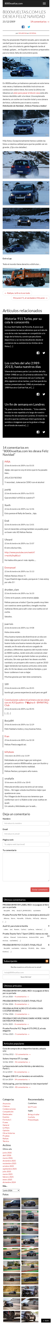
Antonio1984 (34, 937)
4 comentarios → (22, 996)
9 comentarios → (22, 1034)
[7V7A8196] (30, 1279)
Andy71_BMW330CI (24, 911)
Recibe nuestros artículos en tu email (26, 967)
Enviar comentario (40, 889)
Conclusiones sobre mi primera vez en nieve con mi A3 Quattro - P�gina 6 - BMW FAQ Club (27, 702)
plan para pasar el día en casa (27, 92)
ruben (6, 929)
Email (5, 829)
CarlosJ (23, 929)
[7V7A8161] (12, 1279)
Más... (5, 1186)
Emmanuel (10, 567)
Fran (7, 736)
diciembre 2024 (9, 1182)
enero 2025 (7, 1179)
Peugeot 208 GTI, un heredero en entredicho (23, 1076)
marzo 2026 (8, 1158)
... (4, 922)
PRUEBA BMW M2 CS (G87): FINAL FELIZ (22, 944)
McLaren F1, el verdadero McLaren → (30, 298)
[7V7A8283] (30, 1253)
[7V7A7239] (30, 1304)
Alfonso (6, 918)
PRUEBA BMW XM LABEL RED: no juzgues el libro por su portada (26, 905)
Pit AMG (31, 948)
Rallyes (6, 1138)
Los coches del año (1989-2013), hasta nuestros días (23, 364)
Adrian (6, 937)
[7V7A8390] (12, 1241)
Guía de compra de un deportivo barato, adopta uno (24, 1049)
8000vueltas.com (14, 3)
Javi (11, 929)
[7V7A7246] (30, 1291)
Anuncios (7, 1103)
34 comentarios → (22, 1079)
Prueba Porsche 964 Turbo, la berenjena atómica (25, 914)
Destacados (7, 1114)
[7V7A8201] (12, 1291)
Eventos (6, 1117)
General (32, 33)
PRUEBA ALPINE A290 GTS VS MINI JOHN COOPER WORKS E (23, 1009)
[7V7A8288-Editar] (30, 1241)
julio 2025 (7, 1171)
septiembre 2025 (10, 1169)
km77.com (32, 1107)
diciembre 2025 (9, 1161)
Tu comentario (9, 850)
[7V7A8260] (12, 1266)
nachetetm (37, 911)
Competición (8, 1111)
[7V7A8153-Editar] (30, 1266)
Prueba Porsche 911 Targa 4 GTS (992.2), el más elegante (24, 1029)
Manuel (13, 937)
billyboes (9, 751)
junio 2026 (7, 1152)
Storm (13, 918)
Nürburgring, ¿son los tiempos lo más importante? (25, 1083)
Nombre (7, 818)
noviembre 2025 (9, 1163)
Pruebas (6, 1136)
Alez (37, 948)
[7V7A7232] (12, 1316)
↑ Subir (46, 1320)
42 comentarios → (22, 1062)
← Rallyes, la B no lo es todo (17, 293)
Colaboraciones (9, 1109)
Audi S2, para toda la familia (15, 926)
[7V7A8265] (12, 1253)
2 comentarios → (22, 1014)
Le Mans (6, 1128)
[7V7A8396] (12, 1216)
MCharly (36, 918)
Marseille (20, 918)
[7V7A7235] (12, 1304)
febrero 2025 (8, 1177)
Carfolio (31, 1117)
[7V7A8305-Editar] (12, 1228)
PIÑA (7, 461)
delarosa (23, 33)
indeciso (39, 929)
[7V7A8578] (30, 1203)
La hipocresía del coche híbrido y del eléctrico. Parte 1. (23, 1067)
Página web (8, 839)
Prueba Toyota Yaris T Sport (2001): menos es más (25, 933)
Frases (5, 1122)
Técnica (6, 1141)
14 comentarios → (39, 21)
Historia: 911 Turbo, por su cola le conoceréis (23, 320)
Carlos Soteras (22, 937)
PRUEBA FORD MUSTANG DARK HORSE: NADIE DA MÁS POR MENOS (26, 1019)
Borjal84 (7, 911)
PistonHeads (33, 1120)
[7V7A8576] (12, 1203)
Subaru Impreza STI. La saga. (15, 1058)
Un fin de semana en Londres (25, 404)
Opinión (6, 1130)
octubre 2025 (8, 1166)
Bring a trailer (33, 1114)
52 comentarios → (23, 1054)
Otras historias (9, 1133)
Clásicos (6, 1106)
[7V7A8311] (30, 1228)
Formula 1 (7, 1119)
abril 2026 (7, 1155)
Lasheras (31, 929)
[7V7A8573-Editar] (30, 1216)
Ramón (16, 929)
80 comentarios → (22, 1087)
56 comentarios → (21, 1072)
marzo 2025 (8, 1174)
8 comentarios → (22, 1004)
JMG (13, 911)
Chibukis (28, 918)
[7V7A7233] (30, 1316)
